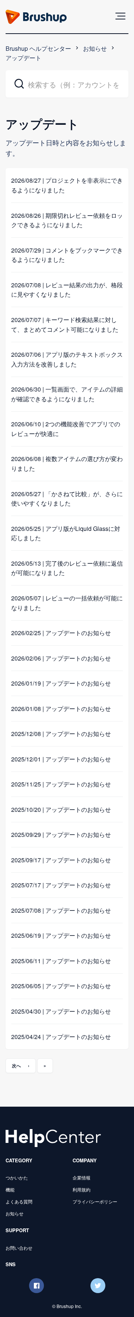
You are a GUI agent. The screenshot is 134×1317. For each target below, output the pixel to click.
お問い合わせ (19, 1248)
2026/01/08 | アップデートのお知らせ (61, 708)
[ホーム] (53, 1137)
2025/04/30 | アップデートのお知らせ (61, 1011)
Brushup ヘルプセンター (38, 48)
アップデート (23, 57)
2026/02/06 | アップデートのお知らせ (61, 658)
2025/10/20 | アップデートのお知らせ (61, 809)
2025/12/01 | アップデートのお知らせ (61, 759)
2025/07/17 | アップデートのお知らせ (61, 885)
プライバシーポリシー (95, 1201)
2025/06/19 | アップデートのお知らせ (61, 935)
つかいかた (17, 1177)
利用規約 (81, 1189)
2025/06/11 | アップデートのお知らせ (61, 960)
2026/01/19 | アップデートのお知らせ (61, 683)
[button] (120, 16)
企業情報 (81, 1177)
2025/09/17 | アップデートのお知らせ (61, 860)
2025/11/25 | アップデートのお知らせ (61, 784)
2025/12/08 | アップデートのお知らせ (61, 733)
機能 (10, 1189)
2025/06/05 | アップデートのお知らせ (61, 985)
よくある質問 (19, 1201)
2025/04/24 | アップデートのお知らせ (61, 1036)
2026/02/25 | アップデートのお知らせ (61, 632)
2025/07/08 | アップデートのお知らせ (61, 910)
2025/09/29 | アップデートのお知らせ (61, 834)
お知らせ (95, 48)
